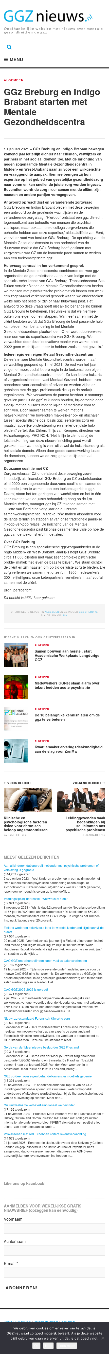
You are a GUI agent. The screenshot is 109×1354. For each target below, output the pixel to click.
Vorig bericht (19, 782)
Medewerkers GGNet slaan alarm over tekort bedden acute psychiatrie (67, 685)
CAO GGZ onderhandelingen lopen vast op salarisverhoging (45, 960)
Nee (48, 1346)
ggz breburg (88, 611)
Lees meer (66, 1346)
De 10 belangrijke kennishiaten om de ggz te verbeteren (67, 717)
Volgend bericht (87, 782)
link (64, 615)
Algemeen (14, 80)
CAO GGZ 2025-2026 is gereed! (26, 989)
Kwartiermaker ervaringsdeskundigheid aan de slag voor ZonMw (69, 749)
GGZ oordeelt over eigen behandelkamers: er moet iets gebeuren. (49, 1076)
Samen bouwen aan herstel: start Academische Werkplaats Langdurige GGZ (67, 655)
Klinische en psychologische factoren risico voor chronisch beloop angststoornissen (26, 823)
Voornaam (13, 1219)
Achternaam (15, 1241)
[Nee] (102, 1338)
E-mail (11, 1263)
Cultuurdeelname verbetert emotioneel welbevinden (40, 1105)
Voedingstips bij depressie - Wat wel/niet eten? (36, 898)
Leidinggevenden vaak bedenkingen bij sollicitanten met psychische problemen (85, 823)
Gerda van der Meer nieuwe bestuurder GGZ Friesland (41, 1047)
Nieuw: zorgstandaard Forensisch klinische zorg (37, 1018)
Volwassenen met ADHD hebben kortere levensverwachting (45, 1134)
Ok (36, 1346)
